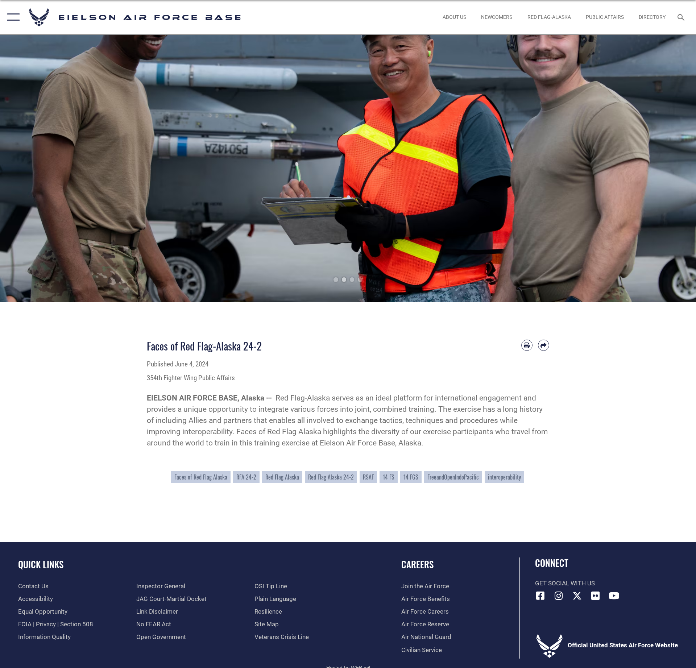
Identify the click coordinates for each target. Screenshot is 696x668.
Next (661, 168)
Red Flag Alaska (282, 477)
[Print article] (527, 345)
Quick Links (40, 564)
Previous (35, 168)
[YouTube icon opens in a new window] (613, 595)
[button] (12, 17)
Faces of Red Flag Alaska (200, 477)
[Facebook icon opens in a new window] (540, 595)
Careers (417, 564)
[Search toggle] (681, 17)
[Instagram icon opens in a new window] (558, 595)
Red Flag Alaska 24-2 (331, 477)
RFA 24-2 (246, 477)
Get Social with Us (565, 583)
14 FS (388, 477)
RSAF (368, 477)
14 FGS (410, 477)
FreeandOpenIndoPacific (453, 477)
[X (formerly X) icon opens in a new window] (577, 595)
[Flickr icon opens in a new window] (595, 595)
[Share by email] (543, 345)
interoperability (504, 477)
